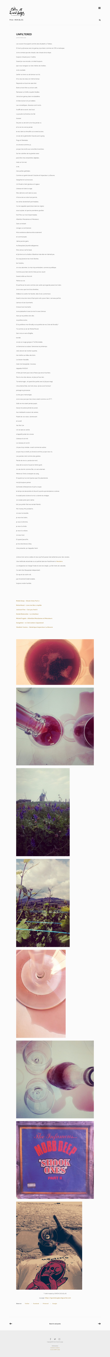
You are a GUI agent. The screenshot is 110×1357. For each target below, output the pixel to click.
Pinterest (46, 1303)
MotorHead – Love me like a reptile (29, 605)
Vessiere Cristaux (55, 1347)
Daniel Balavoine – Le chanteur (27, 614)
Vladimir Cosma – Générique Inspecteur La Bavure (34, 627)
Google (54, 1303)
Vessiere (59, 561)
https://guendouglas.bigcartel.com (58, 1298)
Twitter (27, 1303)
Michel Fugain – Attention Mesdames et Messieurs (34, 618)
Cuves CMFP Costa (55, 1349)
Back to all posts (55, 1324)
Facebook (36, 1303)
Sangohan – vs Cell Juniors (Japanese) (30, 623)
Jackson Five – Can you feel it (26, 609)
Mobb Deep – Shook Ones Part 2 (27, 601)
